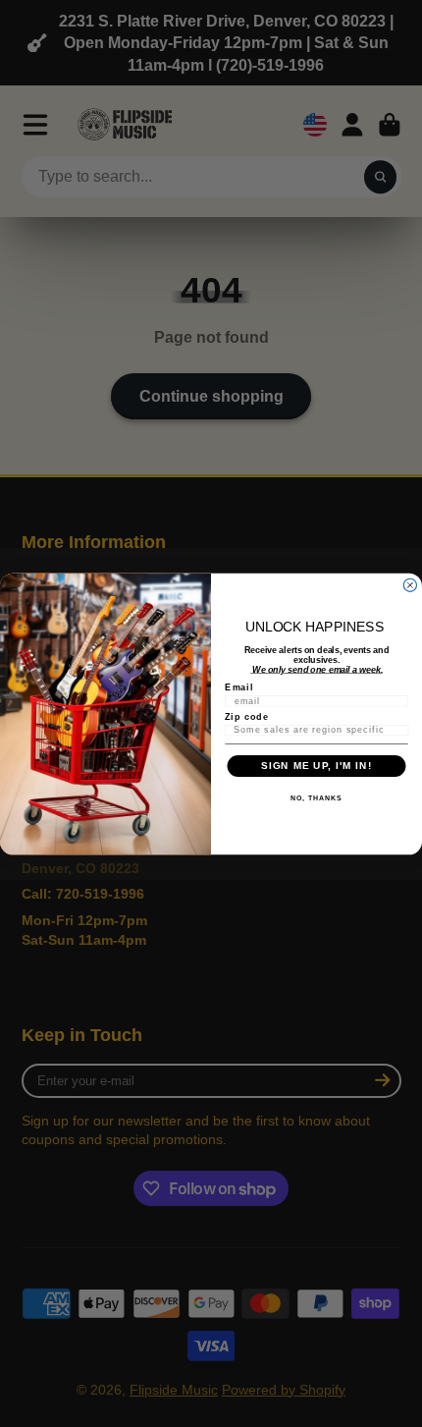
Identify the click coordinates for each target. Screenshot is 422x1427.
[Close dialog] (409, 584)
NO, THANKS (316, 798)
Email (239, 687)
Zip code (247, 715)
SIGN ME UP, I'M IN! (316, 765)
